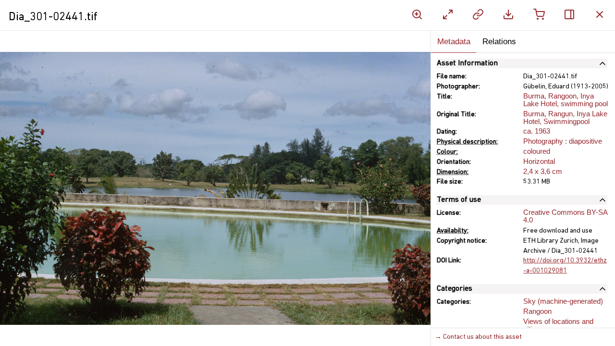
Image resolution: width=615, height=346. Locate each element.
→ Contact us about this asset (478, 337)
